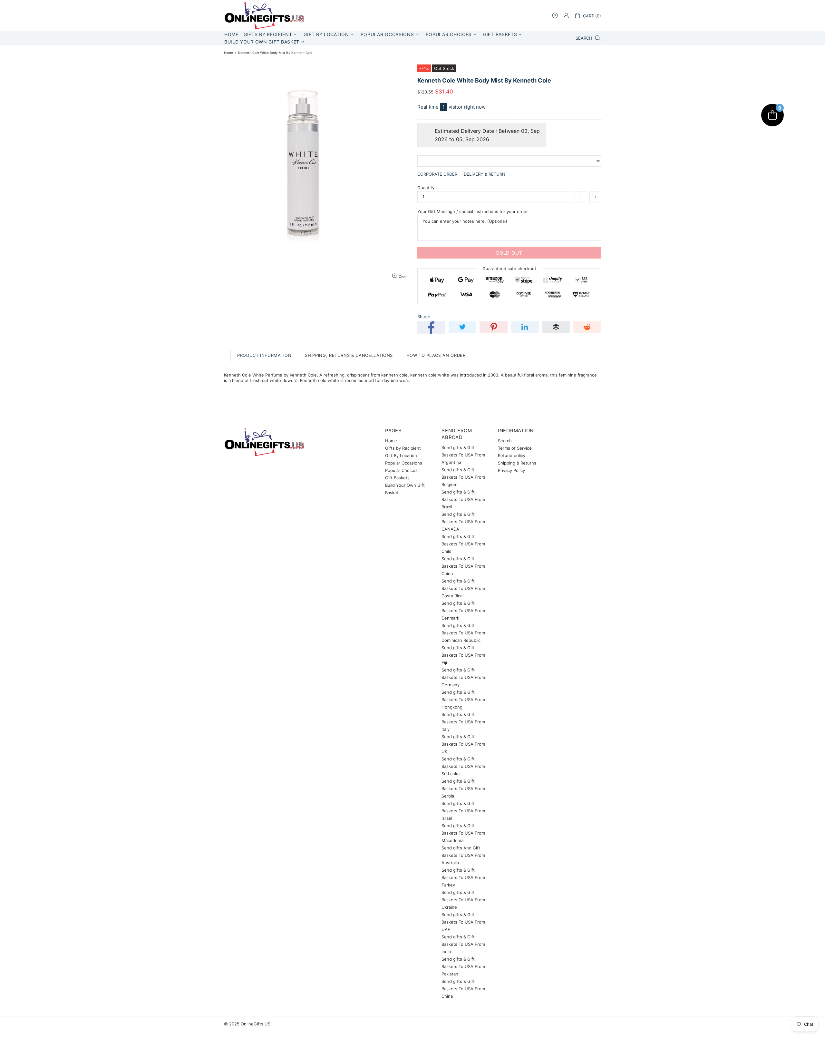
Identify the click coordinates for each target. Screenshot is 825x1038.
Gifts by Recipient (403, 448)
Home (228, 52)
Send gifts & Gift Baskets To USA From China (463, 566)
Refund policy (511, 455)
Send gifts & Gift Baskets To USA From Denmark (463, 611)
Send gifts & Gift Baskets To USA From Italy (463, 722)
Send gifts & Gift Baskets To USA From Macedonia (463, 833)
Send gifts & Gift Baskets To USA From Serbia (463, 788)
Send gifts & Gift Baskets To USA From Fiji (463, 655)
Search (505, 440)
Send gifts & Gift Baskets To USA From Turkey (463, 877)
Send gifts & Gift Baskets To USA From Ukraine (463, 900)
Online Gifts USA (264, 15)
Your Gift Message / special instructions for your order (472, 211)
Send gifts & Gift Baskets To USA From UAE (463, 922)
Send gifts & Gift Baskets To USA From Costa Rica (463, 588)
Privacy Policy (511, 470)
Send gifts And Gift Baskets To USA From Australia (463, 855)
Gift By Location (401, 455)
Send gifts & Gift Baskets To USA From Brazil (463, 499)
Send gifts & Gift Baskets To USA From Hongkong (463, 700)
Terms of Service (515, 448)
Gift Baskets (397, 477)
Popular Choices (401, 470)
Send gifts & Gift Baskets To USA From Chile (463, 544)
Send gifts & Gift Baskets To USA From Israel (463, 811)
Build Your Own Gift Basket (405, 489)
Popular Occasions (403, 462)
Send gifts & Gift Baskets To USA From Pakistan (463, 966)
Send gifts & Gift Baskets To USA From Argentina (463, 455)
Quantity (425, 187)
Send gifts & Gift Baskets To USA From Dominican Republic (463, 633)
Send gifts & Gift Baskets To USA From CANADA (463, 522)
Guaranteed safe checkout (509, 268)
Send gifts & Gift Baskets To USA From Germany (463, 677)
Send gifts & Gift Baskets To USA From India (463, 944)
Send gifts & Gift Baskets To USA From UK (463, 744)
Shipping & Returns (517, 462)
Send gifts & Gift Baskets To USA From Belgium (463, 477)
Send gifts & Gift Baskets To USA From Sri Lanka (463, 766)
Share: (423, 316)
